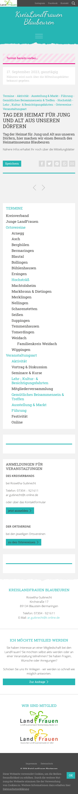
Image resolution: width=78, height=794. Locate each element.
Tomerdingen (23, 332)
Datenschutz (46, 763)
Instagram (40, 3)
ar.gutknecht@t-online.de (22, 495)
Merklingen (21, 297)
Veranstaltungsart (15, 109)
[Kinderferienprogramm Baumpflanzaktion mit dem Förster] (34, 188)
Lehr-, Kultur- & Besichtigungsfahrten (28, 104)
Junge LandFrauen (22, 221)
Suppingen (21, 320)
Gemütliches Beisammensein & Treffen (29, 100)
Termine (8, 96)
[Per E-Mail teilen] (72, 164)
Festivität (20, 416)
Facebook (53, 3)
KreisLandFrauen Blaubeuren (39, 18)
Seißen (17, 315)
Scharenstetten (24, 309)
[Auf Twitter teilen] (49, 164)
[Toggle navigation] (39, 36)
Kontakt (65, 3)
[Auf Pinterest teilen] (57, 164)
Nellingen (20, 303)
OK (71, 775)
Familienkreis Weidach (37, 344)
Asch (16, 239)
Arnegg (18, 233)
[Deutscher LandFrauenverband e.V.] (39, 736)
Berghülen (20, 245)
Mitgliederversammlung (32, 389)
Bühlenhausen (24, 268)
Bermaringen (23, 250)
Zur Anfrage (37, 682)
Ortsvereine (63, 104)
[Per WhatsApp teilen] (65, 164)
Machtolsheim (24, 285)
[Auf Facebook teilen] (42, 164)
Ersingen (19, 274)
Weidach (19, 338)
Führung (67, 96)
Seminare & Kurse (27, 373)
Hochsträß (64, 100)
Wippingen (21, 349)
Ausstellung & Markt (44, 96)
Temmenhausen (25, 326)
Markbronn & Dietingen (31, 291)
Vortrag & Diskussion (29, 367)
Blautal (18, 256)
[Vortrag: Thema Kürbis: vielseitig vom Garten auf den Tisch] (43, 188)
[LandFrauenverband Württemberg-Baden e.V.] (39, 718)
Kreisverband (17, 216)
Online (17, 422)
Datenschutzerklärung (16, 789)
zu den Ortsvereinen (22, 542)
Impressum (31, 763)
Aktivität (23, 96)
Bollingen (20, 262)
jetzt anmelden (18, 510)
